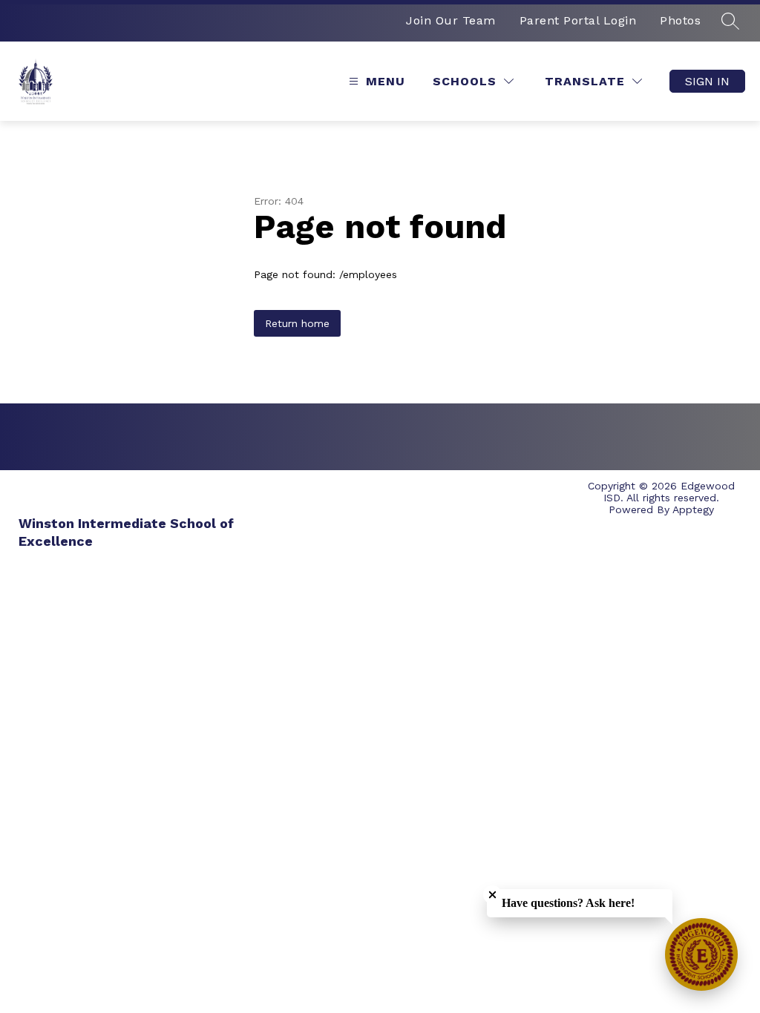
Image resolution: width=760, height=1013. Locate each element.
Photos (680, 20)
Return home (297, 323)
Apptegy (693, 509)
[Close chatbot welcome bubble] (492, 894)
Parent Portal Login (578, 20)
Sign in (707, 81)
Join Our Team (451, 20)
